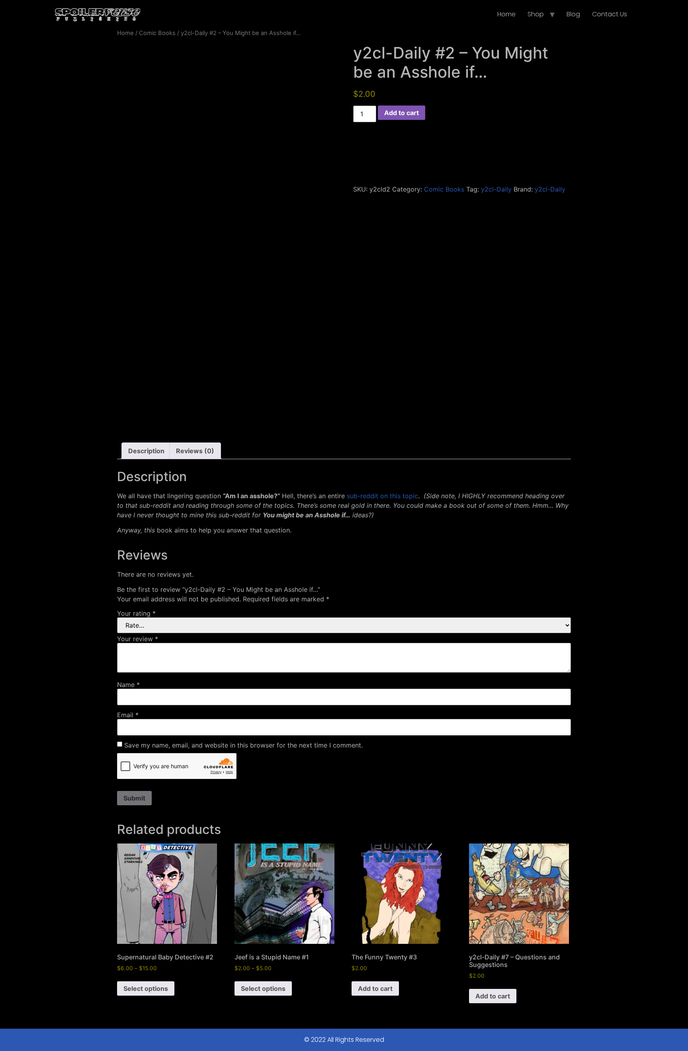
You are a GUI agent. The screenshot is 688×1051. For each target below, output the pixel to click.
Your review (137, 639)
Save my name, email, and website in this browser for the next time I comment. (243, 745)
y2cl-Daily (496, 189)
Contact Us (609, 14)
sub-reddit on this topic (382, 496)
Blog (573, 14)
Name (128, 684)
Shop (536, 14)
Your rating (136, 613)
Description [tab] (146, 451)
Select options (145, 988)
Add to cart (401, 113)
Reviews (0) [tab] (195, 451)
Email (128, 715)
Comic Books (157, 33)
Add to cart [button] (375, 988)
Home (506, 14)
